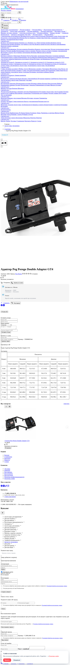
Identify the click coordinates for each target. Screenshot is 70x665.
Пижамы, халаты (16, 114)
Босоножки (19, 118)
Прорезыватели (34, 91)
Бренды (3, 121)
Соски (55, 36)
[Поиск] (2, 15)
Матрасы (35, 57)
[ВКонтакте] (4, 305)
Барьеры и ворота (38, 105)
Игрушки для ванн (33, 98)
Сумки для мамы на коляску (10, 69)
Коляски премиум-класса (43, 44)
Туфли (3, 118)
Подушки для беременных (42, 59)
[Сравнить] (6, 406)
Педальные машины (44, 78)
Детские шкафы (11, 51)
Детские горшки (53, 93)
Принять (7, 660)
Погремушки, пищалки (28, 85)
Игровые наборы (36, 83)
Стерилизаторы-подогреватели (10, 36)
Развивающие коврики (8, 85)
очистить (66, 403)
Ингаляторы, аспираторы (23, 93)
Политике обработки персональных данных (43, 624)
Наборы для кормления (8, 39)
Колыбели (31, 49)
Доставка (13, 121)
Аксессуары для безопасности (23, 105)
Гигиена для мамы (6, 101)
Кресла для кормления (31, 101)
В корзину (8, 448)
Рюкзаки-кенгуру (43, 101)
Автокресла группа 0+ (8, 62)
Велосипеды (5, 78)
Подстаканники (51, 70)
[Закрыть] (19, 22)
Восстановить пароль (7, 627)
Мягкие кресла (42, 52)
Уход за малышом (6, 95)
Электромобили (32, 78)
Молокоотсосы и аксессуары (29, 36)
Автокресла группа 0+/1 (22, 62)
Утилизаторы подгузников (39, 93)
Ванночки (4, 98)
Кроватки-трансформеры (9, 49)
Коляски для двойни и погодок (25, 44)
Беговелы (18, 78)
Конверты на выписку (8, 75)
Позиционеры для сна (25, 57)
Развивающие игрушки (42, 85)
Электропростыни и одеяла (9, 57)
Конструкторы (52, 83)
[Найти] (19, 12)
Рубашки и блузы (27, 114)
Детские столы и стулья (43, 51)
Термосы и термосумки (37, 38)
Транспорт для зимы (25, 80)
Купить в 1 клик (18, 282)
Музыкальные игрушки (23, 83)
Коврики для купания (14, 98)
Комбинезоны (14, 113)
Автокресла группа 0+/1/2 (38, 62)
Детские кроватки (22, 49)
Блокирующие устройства (52, 105)
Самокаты (12, 78)
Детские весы (5, 91)
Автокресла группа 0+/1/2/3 (55, 62)
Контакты (28, 121)
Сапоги (13, 118)
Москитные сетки (55, 69)
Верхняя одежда (6, 114)
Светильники (26, 52)
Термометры (43, 98)
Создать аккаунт (6, 591)
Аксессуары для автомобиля (46, 65)
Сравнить (6, 303)
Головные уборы (35, 113)
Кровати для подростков (42, 49)
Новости (33, 121)
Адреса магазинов (10, 496)
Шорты (57, 113)
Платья (62, 113)
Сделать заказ (5, 341)
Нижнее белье (5, 113)
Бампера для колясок (11, 72)
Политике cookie (54, 656)
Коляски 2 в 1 (23, 43)
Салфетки (12, 93)
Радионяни (64, 105)
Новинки (7, 470)
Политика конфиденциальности (14, 477)
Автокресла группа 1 (7, 64)
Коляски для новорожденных (10, 43)
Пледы (29, 56)
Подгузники (62, 93)
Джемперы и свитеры (48, 113)
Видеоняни (4, 106)
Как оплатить (8, 473)
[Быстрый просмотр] (9, 406)
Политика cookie (9, 478)
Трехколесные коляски (8, 44)
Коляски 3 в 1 (32, 43)
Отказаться (16, 660)
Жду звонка (4, 640)
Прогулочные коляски (44, 43)
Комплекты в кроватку (55, 57)
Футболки (22, 113)
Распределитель (6, 109)
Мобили (59, 83)
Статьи (39, 121)
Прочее (49, 52)
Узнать (3, 608)
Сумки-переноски (18, 101)
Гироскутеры (63, 78)
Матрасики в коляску (35, 69)
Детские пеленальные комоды (59, 49)
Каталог (5, 25)
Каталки (24, 78)
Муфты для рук (24, 69)
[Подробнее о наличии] (35, 278)
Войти (3, 569)
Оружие (18, 85)
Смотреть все (5, 41)
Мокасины (26, 118)
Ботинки (8, 118)
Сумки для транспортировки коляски (34, 70)
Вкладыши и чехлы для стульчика (11, 52)
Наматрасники (43, 57)
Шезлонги (21, 88)
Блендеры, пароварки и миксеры (54, 38)
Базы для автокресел (13, 65)
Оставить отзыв (5, 332)
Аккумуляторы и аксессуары (10, 80)
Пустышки (42, 91)
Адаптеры (26, 72)
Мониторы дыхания (7, 105)
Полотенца (54, 59)
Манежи (3, 88)
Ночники (34, 52)
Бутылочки (42, 36)
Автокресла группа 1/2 (21, 64)
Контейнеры (21, 38)
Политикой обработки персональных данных (57, 586)
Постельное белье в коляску (13, 70)
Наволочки (17, 56)
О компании (20, 121)
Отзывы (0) (5, 134)
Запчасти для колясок (11, 542)
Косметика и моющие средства (19, 91)
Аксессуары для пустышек (54, 91)
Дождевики (46, 69)
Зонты (20, 72)
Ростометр (17, 303)
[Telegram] (2, 305)
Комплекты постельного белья (24, 59)
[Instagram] (8, 486)
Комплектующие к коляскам (9, 46)
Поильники (49, 36)
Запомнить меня (8, 572)
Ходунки (9, 88)
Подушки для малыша (38, 56)
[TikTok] (6, 486)
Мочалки (24, 98)
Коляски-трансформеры (58, 44)
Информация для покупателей (18, 1)
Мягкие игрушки (55, 85)
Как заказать (8, 472)
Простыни (48, 56)
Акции (8, 121)
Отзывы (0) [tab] (4, 311)
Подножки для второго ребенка (39, 72)
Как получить (8, 475)
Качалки (15, 88)
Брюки (28, 113)
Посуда (27, 38)
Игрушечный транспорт (8, 83)
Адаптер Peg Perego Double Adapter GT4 (17, 440)
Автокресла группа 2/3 (51, 64)
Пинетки (33, 118)
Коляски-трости (56, 43)
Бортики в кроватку (7, 56)
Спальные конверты (58, 56)
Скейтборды (55, 78)
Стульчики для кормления (59, 51)
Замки (58, 70)
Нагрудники (19, 39)
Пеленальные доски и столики (26, 51)
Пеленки (24, 56)
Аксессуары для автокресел (28, 65)
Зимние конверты (20, 75)
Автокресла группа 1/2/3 (36, 64)
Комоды (3, 51)
